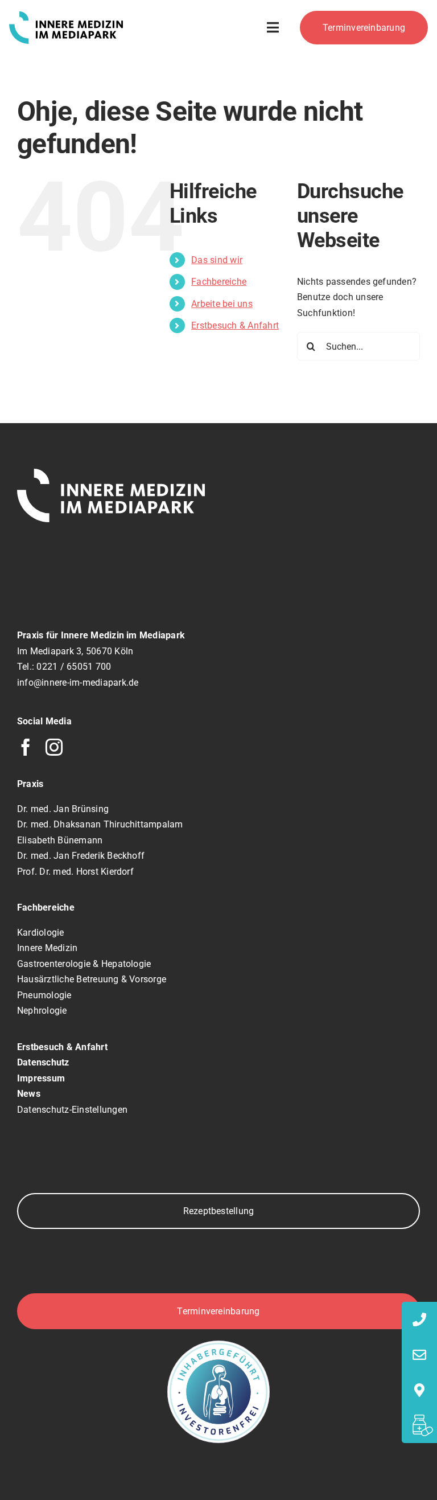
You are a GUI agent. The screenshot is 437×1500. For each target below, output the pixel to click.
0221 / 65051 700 (73, 666)
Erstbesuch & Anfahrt (235, 325)
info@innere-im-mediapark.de (77, 682)
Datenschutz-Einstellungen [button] (72, 1109)
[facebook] (25, 747)
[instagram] (54, 747)
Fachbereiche (218, 281)
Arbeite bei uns (222, 303)
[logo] (66, 15)
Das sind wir (216, 260)
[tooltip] (419, 1319)
